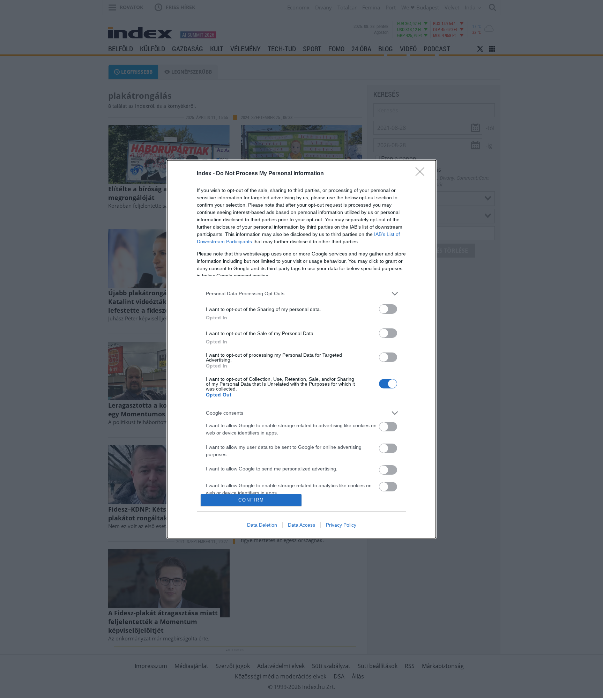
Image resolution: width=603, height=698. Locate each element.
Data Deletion (262, 525)
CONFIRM (251, 500)
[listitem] (301, 293)
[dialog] (301, 349)
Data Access (301, 525)
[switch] (388, 309)
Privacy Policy (341, 525)
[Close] (422, 173)
